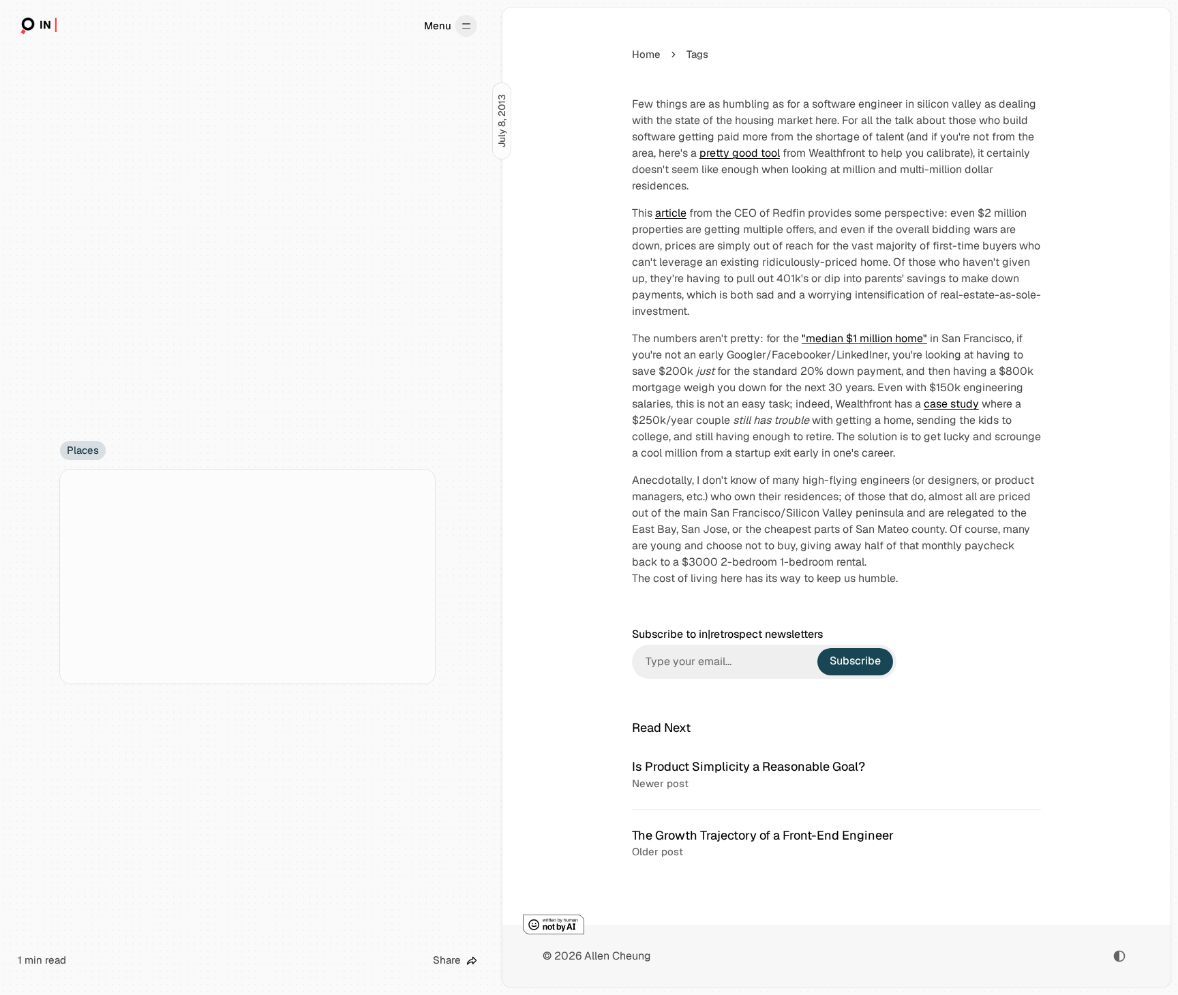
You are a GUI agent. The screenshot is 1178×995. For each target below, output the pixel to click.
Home (646, 54)
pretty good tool (739, 153)
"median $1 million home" (864, 338)
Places (83, 450)
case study (951, 404)
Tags (697, 54)
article (670, 213)
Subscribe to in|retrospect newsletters (727, 634)
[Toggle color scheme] (1119, 956)
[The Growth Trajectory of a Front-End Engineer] (836, 843)
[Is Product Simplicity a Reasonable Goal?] (836, 775)
